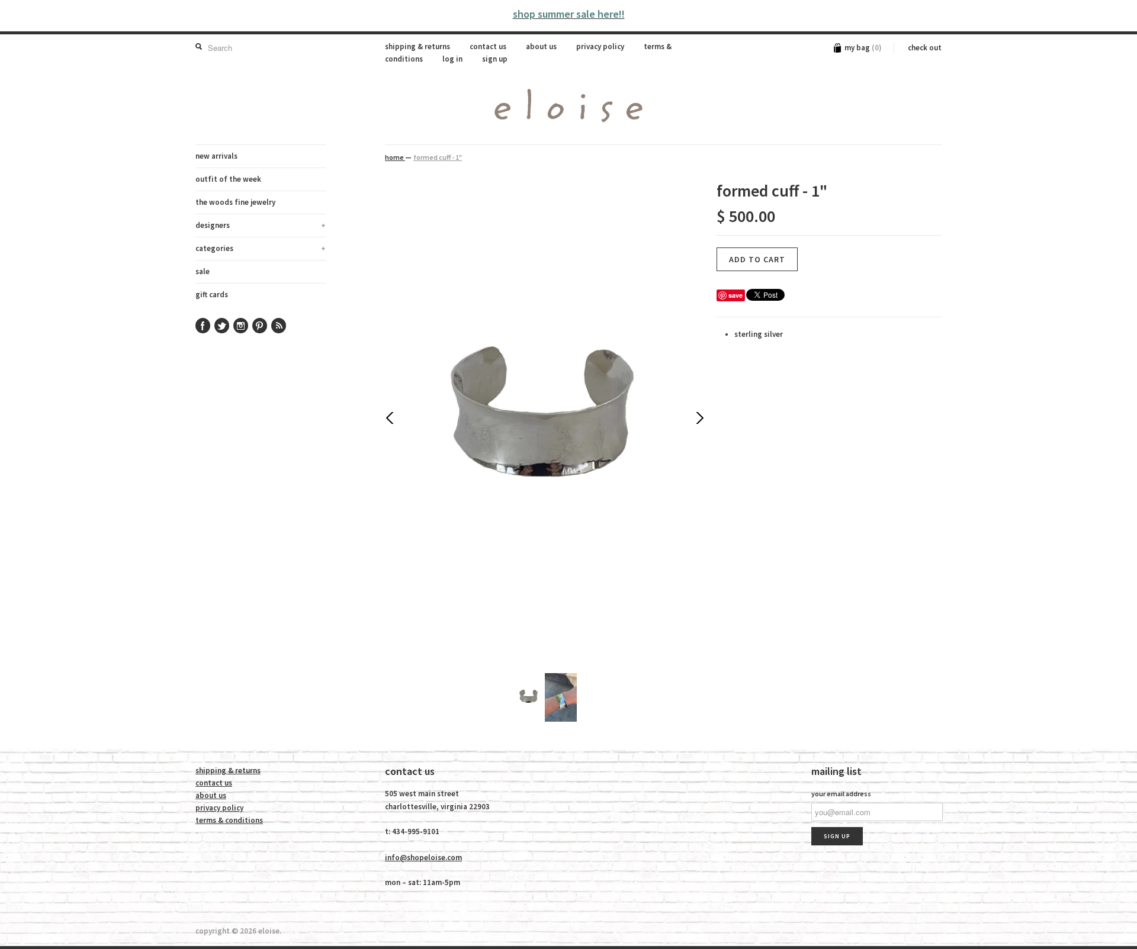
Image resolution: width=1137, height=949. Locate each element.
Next (699, 418)
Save (735, 295)
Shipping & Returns (417, 46)
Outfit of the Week (228, 179)
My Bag (863, 48)
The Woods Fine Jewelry (235, 202)
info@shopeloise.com (423, 858)
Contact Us (488, 46)
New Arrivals (216, 156)
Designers (260, 225)
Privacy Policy (600, 46)
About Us (541, 46)
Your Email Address (841, 793)
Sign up (495, 59)
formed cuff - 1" (437, 157)
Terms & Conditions (229, 820)
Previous (391, 418)
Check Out (925, 48)
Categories (260, 248)
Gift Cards (211, 294)
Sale (202, 271)
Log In (452, 59)
